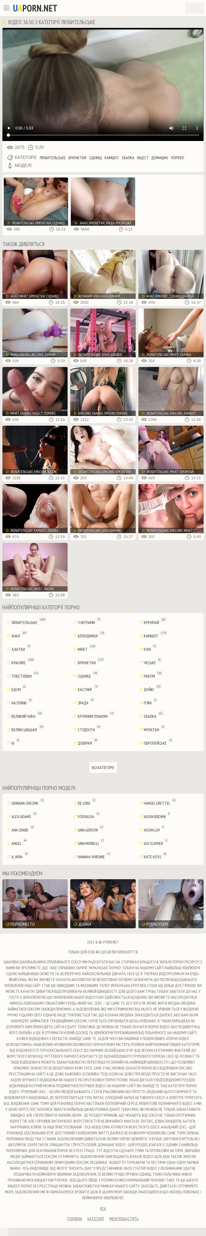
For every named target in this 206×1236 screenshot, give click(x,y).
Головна (74, 1218)
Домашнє (159, 157)
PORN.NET (35, 8)
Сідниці (95, 157)
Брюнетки (77, 157)
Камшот (112, 157)
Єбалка (128, 157)
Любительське (53, 157)
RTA (103, 1208)
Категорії (95, 1218)
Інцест (143, 157)
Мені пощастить (124, 1218)
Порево (177, 157)
